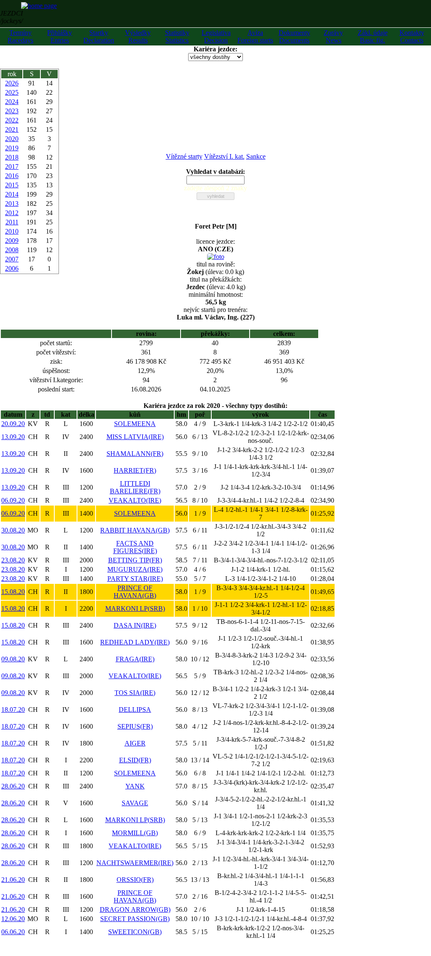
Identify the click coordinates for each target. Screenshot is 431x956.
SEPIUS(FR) (135, 726)
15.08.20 (13, 591)
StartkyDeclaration (98, 36)
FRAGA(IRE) (135, 659)
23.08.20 (13, 560)
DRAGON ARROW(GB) (135, 909)
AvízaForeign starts (255, 36)
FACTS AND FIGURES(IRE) (135, 547)
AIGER (135, 743)
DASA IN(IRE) (135, 625)
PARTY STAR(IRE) (135, 578)
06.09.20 (13, 500)
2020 (12, 138)
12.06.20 (13, 918)
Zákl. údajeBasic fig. (373, 36)
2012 (12, 212)
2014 (12, 194)
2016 (12, 175)
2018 (12, 157)
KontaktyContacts (411, 36)
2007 (12, 259)
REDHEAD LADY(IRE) (135, 642)
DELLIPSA (135, 709)
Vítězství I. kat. (224, 156)
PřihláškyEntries (59, 36)
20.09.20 (13, 423)
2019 (12, 148)
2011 (12, 222)
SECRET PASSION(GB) (135, 918)
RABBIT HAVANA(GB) (135, 530)
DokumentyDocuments (294, 36)
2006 (12, 268)
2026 (12, 83)
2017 (12, 166)
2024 (12, 101)
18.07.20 (13, 709)
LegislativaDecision (216, 36)
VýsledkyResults (138, 36)
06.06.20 (13, 931)
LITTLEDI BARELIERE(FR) (135, 487)
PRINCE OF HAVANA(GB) (135, 591)
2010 (12, 231)
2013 (12, 203)
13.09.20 (13, 436)
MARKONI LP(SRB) (135, 608)
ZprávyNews (333, 36)
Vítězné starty (184, 156)
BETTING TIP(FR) (135, 560)
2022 (12, 120)
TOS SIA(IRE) (134, 692)
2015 (12, 185)
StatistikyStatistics (177, 36)
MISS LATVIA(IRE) (135, 436)
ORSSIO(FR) (135, 879)
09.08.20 (13, 659)
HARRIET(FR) (135, 470)
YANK (135, 786)
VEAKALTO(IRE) (135, 500)
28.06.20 (13, 786)
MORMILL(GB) (135, 832)
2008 (12, 249)
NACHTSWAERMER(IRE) (134, 862)
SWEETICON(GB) (135, 931)
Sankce (256, 156)
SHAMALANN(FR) (134, 453)
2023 (12, 111)
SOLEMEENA (135, 423)
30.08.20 (13, 530)
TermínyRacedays (20, 36)
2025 (12, 92)
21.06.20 (13, 879)
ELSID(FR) (135, 760)
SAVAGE (135, 803)
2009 (12, 240)
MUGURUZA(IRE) (134, 569)
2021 (12, 129)
